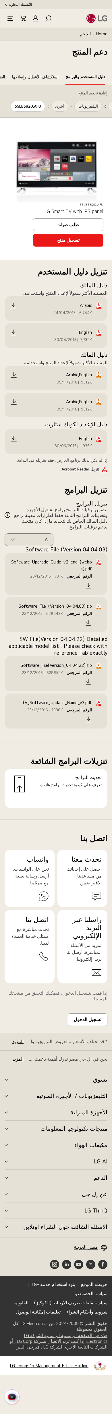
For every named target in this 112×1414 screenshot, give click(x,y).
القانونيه (20, 1302)
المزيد (18, 1041)
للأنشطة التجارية (20, 5)
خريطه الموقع (94, 1284)
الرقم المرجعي (79, 576)
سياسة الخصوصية (90, 1293)
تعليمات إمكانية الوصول (38, 1312)
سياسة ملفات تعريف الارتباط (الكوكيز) (70, 1302)
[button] (48, 18)
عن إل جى (94, 1194)
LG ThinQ (95, 1210)
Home (101, 33)
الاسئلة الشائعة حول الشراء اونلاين (65, 1226)
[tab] (85, 78)
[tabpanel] (56, 452)
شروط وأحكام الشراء (86, 1312)
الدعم (85, 33)
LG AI (100, 1161)
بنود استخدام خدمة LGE (53, 1284)
